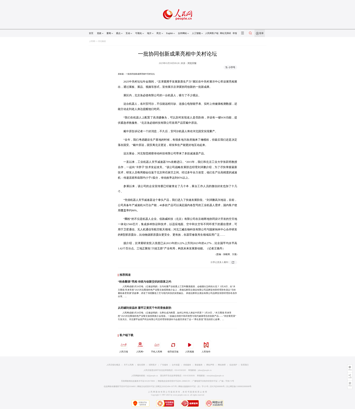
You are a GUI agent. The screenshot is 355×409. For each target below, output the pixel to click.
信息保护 (233, 365)
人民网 (92, 41)
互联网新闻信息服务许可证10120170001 (138, 381)
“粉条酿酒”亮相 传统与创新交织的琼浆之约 (144, 281)
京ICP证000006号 (217, 386)
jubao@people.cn (204, 370)
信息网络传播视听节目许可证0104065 (120, 386)
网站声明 (210, 365)
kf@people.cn (152, 376)
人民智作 (206, 351)
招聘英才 (153, 365)
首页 (91, 33)
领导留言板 (173, 351)
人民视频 (189, 351)
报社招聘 (141, 365)
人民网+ (140, 351)
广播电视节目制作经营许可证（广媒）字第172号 (213, 381)
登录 (261, 33)
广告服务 (164, 365)
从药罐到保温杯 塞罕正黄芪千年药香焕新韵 (144, 307)
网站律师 (222, 365)
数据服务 (199, 365)
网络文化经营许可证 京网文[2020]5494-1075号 (157, 386)
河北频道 (102, 41)
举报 (235, 33)
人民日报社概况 (113, 365)
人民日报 (123, 351)
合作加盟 (176, 365)
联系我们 (245, 365)
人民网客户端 (211, 33)
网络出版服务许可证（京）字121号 (193, 386)
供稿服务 (187, 365)
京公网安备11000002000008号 (238, 386)
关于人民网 (129, 365)
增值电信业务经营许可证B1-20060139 (174, 381)
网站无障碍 (225, 33)
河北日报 (191, 63)
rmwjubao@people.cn (215, 376)
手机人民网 (156, 351)
